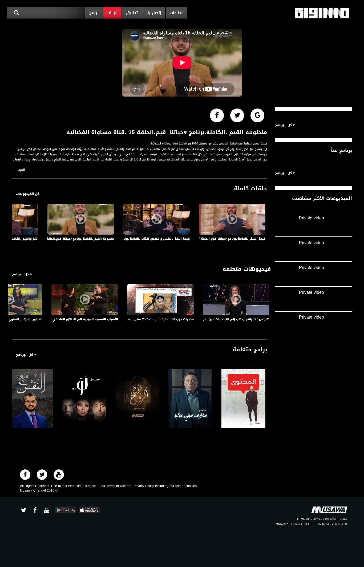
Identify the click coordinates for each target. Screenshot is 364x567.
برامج (94, 13)
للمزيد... (20, 170)
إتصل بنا (153, 13)
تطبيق (132, 13)
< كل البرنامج (22, 274)
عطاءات (176, 13)
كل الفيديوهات (27, 194)
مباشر (112, 13)
